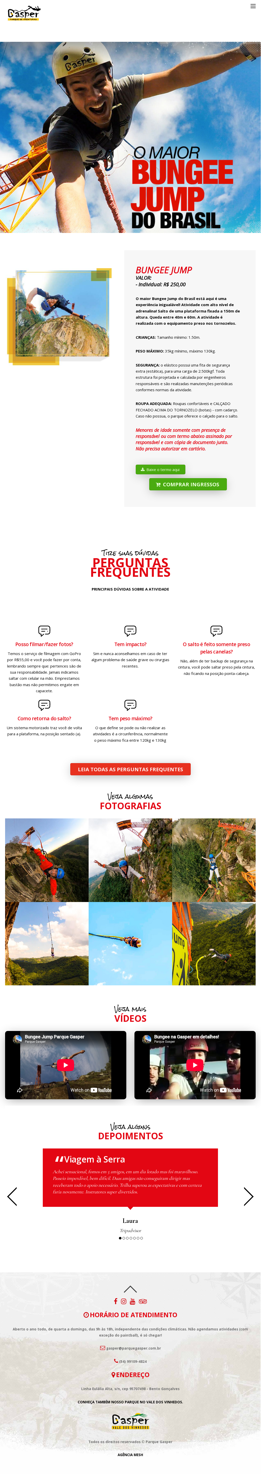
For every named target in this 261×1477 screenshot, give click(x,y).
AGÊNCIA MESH (130, 1455)
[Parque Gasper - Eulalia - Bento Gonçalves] (24, 20)
